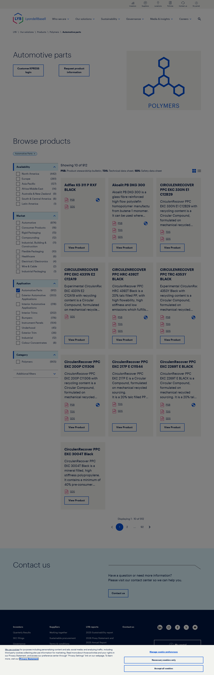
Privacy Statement (28, 659)
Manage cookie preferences (164, 652)
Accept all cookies (163, 668)
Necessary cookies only (164, 660)
